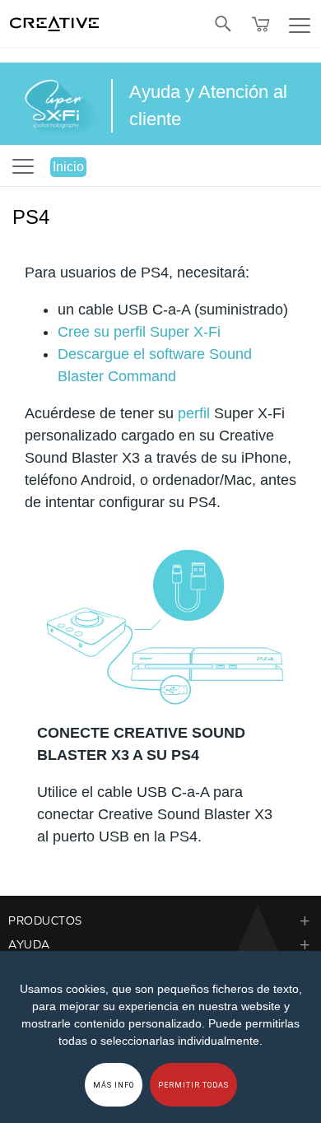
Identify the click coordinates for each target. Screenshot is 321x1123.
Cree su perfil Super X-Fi (139, 332)
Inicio (68, 167)
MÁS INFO (113, 1085)
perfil (194, 413)
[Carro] (261, 23)
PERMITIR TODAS (193, 1085)
